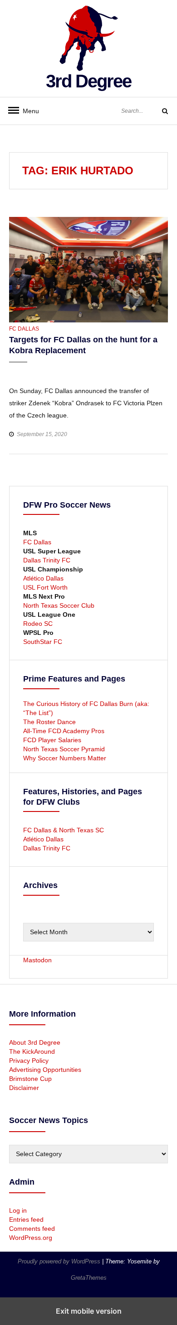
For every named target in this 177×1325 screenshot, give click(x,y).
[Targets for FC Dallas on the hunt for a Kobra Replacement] (88, 269)
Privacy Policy (29, 1060)
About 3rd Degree (34, 1042)
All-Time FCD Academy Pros (63, 731)
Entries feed (26, 1219)
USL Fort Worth (45, 587)
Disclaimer (24, 1087)
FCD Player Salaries (52, 740)
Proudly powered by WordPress (60, 1261)
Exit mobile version (89, 1310)
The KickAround (32, 1051)
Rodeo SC (38, 623)
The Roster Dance (50, 721)
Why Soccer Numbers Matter (64, 758)
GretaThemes (89, 1277)
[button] (17, 370)
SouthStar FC (42, 641)
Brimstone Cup (30, 1078)
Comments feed (32, 1228)
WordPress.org (30, 1237)
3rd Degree (88, 81)
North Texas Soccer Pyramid (64, 749)
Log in (18, 1210)
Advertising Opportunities (45, 1069)
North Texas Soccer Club (58, 605)
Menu (27, 111)
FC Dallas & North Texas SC (63, 830)
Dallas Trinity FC (46, 560)
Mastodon (37, 960)
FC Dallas (24, 329)
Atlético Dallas (43, 578)
